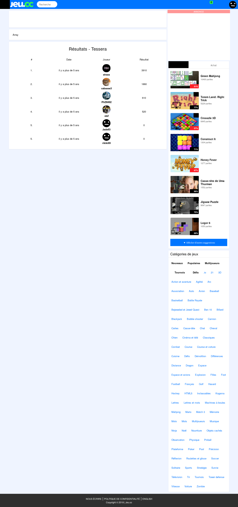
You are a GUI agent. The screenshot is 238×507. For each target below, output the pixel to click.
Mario (188, 412)
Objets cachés (214, 430)
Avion (202, 291)
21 (212, 272)
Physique (194, 440)
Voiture (188, 486)
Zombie (201, 486)
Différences (217, 356)
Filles (213, 374)
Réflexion (176, 458)
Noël (184, 430)
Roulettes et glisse (196, 458)
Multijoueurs (212, 263)
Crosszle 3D (208, 118)
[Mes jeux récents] (194, 4)
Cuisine (175, 356)
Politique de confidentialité (122, 498)
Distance (176, 365)
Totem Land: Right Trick (212, 98)
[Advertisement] (87, 19)
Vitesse (175, 486)
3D (219, 272)
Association (177, 291)
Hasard (212, 384)
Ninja (174, 430)
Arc (209, 281)
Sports (188, 467)
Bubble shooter (195, 319)
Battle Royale (195, 300)
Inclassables (204, 393)
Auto (191, 291)
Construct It (208, 139)
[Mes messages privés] (216, 4)
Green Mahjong (210, 76)
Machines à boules (215, 402)
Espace (202, 365)
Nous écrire (94, 498)
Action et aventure (181, 281)
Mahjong (176, 412)
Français (189, 384)
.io (204, 272)
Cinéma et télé (190, 337)
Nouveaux (177, 263)
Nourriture (196, 430)
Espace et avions (180, 374)
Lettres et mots (192, 402)
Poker (191, 449)
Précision (214, 449)
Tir (188, 477)
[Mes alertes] (224, 4)
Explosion (200, 374)
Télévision (176, 477)
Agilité (199, 281)
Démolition (200, 356)
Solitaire (175, 467)
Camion (212, 319)
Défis (195, 272)
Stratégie (202, 467)
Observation (177, 440)
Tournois (179, 272)
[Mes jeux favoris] (202, 4)
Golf (201, 384)
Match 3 (200, 412)
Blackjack (176, 319)
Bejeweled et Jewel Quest (185, 309)
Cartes (174, 328)
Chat (202, 328)
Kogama (220, 393)
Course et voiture (206, 347)
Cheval (213, 328)
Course (188, 347)
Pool (201, 449)
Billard (220, 309)
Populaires (194, 263)
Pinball (207, 440)
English (147, 498)
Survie (214, 467)
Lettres (175, 402)
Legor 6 (205, 223)
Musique (214, 421)
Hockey (175, 393)
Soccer (215, 458)
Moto (174, 421)
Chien (174, 337)
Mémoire (214, 412)
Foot (223, 374)
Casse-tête (189, 328)
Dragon (189, 365)
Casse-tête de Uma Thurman (212, 182)
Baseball (214, 291)
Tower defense (216, 477)
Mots (184, 421)
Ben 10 (208, 309)
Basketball (177, 300)
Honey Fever (209, 160)
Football (175, 384)
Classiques (209, 337)
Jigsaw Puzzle (209, 202)
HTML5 (188, 393)
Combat (175, 347)
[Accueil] (23, 4)
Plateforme (177, 449)
